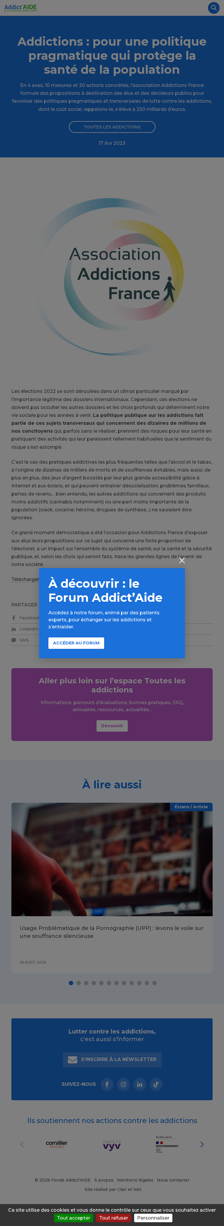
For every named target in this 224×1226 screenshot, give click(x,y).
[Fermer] (182, 561)
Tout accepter (73, 1218)
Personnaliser (153, 1218)
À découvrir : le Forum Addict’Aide (105, 590)
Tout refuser (113, 1218)
